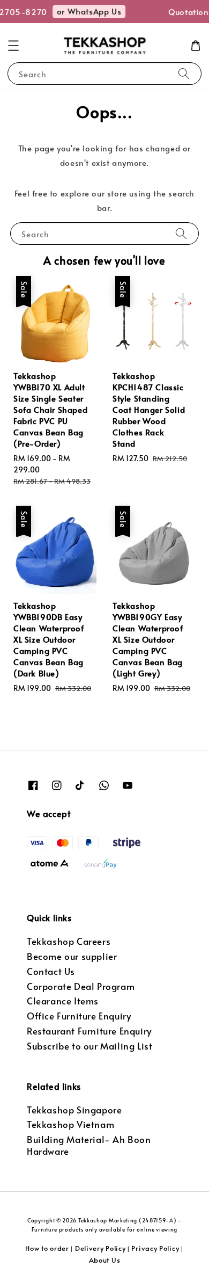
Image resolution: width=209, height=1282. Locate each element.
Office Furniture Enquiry (79, 1016)
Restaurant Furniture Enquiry (89, 1031)
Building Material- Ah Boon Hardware (89, 1145)
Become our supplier (72, 956)
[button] (13, 45)
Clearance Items (63, 1001)
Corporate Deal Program (81, 986)
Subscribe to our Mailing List (89, 1046)
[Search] (184, 73)
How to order (47, 1248)
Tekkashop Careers (68, 941)
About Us (105, 1260)
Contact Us (51, 971)
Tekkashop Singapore (74, 1110)
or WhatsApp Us (87, 11)
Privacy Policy (155, 1248)
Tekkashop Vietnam (70, 1124)
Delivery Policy (100, 1248)
